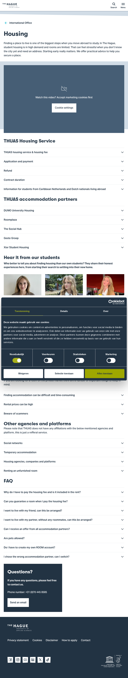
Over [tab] (105, 311)
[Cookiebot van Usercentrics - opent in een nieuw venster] (110, 302)
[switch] (48, 360)
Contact (85, 640)
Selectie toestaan (64, 373)
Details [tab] (64, 311)
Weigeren (23, 373)
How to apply (69, 640)
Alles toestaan (104, 373)
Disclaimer (52, 640)
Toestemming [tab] (22, 311)
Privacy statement (18, 640)
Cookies (37, 640)
